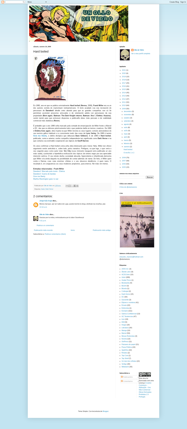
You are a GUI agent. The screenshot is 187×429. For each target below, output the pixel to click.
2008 (124, 158)
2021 (124, 70)
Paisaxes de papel (128, 344)
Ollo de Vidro (44, 214)
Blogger (105, 411)
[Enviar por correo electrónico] (67, 185)
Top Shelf (125, 358)
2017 (124, 83)
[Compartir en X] (72, 185)
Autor (43, 189)
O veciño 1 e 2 (129, 153)
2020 (124, 73)
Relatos (124, 353)
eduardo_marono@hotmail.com (131, 257)
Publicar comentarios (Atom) (55, 234)
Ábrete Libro (126, 272)
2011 (124, 102)
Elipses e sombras (128, 302)
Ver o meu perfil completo (140, 54)
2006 (124, 164)
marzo (126, 140)
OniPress (125, 342)
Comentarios (128, 381)
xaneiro (127, 147)
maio (126, 134)
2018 (124, 80)
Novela (124, 339)
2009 (124, 109)
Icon (123, 319)
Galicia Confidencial (129, 314)
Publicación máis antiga (102, 230)
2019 (124, 77)
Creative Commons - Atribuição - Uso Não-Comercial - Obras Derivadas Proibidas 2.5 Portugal (145, 390)
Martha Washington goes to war (45, 179)
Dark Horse (49, 189)
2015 (124, 89)
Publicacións (128, 377)
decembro (128, 111)
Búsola (124, 288)
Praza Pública (127, 347)
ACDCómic (126, 274)
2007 (124, 161)
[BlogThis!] (69, 185)
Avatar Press (126, 280)
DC (123, 297)
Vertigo (124, 364)
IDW (123, 322)
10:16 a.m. (43, 207)
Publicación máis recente (43, 230)
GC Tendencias (127, 316)
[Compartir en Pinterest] (77, 185)
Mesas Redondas (128, 336)
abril (126, 137)
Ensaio (124, 305)
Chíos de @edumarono (128, 187)
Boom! (124, 286)
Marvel (124, 333)
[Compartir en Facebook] (74, 185)
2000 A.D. (125, 269)
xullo (126, 127)
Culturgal (125, 291)
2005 (124, 167)
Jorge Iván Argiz (45, 201)
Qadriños (125, 350)
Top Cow (125, 355)
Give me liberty (40, 136)
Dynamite (125, 300)
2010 (124, 105)
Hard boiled (128, 149)
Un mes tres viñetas (129, 361)
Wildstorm (125, 367)
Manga (124, 330)
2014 (124, 93)
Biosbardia (126, 283)
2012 (124, 99)
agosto (126, 124)
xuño (126, 131)
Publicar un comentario (45, 225)
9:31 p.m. (42, 221)
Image (124, 325)
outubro (127, 118)
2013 (124, 96)
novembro (128, 115)
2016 (124, 86)
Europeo (125, 311)
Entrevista (125, 308)
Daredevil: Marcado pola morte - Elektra (49, 171)
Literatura (125, 328)
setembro (127, 121)
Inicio (73, 230)
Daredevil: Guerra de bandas (44, 174)
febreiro (127, 143)
